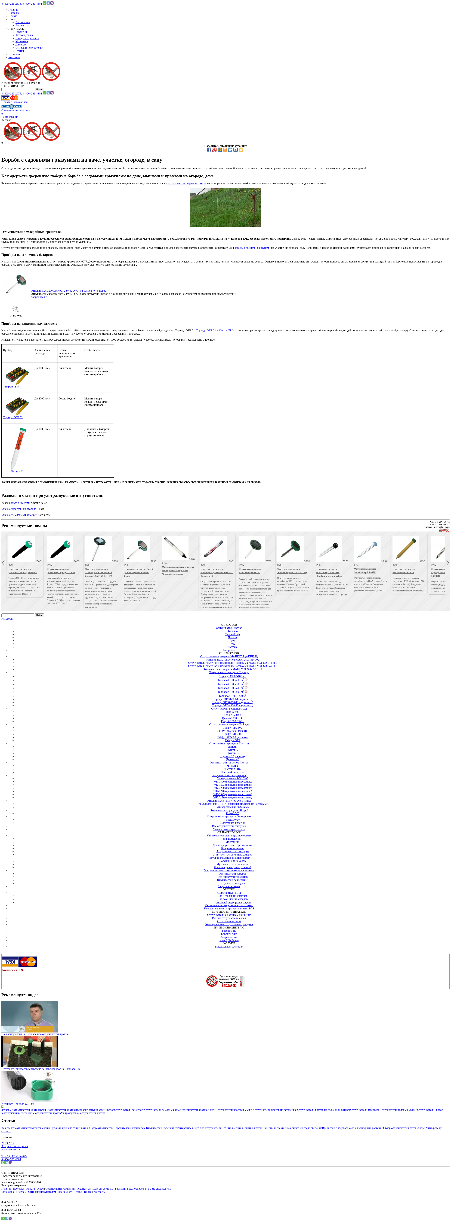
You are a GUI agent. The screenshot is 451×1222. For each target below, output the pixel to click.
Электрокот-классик (232, 822)
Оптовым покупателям (29, 47)
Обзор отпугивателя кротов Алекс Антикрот (410, 1127)
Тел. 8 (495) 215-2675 (14, 1156)
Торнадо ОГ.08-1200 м (232, 695)
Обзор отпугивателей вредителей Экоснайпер (117, 1127)
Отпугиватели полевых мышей (398, 1109)
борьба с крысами (19, 502)
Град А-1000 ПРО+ (232, 721)
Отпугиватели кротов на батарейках (275, 1109)
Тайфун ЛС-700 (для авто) (232, 730)
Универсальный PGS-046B (233, 806)
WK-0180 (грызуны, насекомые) (232, 797)
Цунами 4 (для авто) (232, 756)
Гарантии (21, 31)
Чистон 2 (232, 765)
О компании (23, 22)
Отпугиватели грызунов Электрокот (229, 816)
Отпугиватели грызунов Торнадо (229, 672)
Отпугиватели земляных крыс (162, 1109)
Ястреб (232, 646)
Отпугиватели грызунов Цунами (229, 743)
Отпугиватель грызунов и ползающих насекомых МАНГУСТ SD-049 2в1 (232, 665)
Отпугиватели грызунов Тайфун (229, 724)
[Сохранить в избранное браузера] (241, 150)
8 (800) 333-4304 (32, 3)
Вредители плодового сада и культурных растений (352, 1127)
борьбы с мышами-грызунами (252, 247)
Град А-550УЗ (232, 714)
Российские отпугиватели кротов (40, 1112)
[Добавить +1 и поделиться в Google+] (214, 150)
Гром (233, 640)
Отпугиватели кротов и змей (198, 1109)
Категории (7, 618)
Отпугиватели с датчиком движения (229, 914)
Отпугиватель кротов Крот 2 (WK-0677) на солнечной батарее (68, 290)
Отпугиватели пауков (233, 883)
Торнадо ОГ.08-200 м (231, 680)
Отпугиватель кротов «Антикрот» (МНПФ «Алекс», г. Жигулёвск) (216, 572)
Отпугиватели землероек (129, 1109)
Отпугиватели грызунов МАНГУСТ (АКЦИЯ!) (229, 656)
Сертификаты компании (60, 1188)
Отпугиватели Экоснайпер (161, 1127)
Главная (13, 9)
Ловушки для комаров (232, 860)
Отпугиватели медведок (364, 1109)
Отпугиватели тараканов (233, 876)
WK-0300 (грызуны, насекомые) (232, 781)
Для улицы (232, 841)
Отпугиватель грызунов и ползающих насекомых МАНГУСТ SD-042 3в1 (232, 662)
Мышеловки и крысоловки (229, 829)
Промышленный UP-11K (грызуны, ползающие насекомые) (232, 803)
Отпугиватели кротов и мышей (234, 1109)
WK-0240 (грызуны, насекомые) (232, 791)
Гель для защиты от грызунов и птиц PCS (229, 908)
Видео (88, 1191)
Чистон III (225, 330)
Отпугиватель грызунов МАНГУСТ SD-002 (232, 659)
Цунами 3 (233, 752)
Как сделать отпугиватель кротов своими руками (31, 1127)
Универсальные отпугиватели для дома (229, 924)
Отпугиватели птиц (229, 892)
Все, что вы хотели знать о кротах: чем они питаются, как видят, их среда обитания (272, 1127)
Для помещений (232, 838)
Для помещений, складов (232, 898)
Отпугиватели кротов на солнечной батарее (323, 1109)
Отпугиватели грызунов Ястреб (229, 810)
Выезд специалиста (27, 38)
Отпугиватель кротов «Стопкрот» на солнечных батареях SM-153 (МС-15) (98, 572)
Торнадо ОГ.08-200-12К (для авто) (232, 702)
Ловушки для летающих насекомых (229, 857)
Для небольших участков (233, 895)
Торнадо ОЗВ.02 (13, 417)
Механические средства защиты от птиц (229, 905)
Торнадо (233, 631)
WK (232, 643)
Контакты (14, 57)
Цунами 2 (233, 749)
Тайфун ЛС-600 (232, 727)
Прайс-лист (15, 54)
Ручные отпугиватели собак (229, 917)
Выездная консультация (229, 946)
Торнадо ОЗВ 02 (206, 330)
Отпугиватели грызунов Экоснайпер (229, 800)
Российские (229, 930)
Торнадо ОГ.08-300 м (231, 684)
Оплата (12, 15)
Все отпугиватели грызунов (229, 825)
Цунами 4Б (232, 759)
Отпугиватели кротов (229, 627)
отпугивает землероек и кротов (187, 183)
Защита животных (229, 886)
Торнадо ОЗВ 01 (13, 386)
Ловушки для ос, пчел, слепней (232, 867)
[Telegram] (48, 3)
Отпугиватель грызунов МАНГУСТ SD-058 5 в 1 (232, 669)
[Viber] (52, 3)
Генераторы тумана (232, 848)
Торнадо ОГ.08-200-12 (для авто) (232, 699)
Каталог (6, 119)
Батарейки (229, 650)
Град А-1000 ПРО (232, 718)
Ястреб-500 (232, 813)
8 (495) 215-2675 (11, 3)
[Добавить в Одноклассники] (225, 150)
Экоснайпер (232, 634)
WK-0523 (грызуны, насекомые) (232, 794)
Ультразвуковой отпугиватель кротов (83, 1112)
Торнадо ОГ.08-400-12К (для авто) (232, 705)
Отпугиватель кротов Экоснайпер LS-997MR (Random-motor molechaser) (330, 572)
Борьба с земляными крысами (19, 514)
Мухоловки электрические (233, 864)
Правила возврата (102, 1188)
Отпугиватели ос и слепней (232, 879)
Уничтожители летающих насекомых (229, 835)
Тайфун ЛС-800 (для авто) (232, 737)
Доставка (14, 12)
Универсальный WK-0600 (232, 778)
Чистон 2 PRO (232, 768)
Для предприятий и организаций (232, 845)
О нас (40, 1188)
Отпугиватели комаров (232, 873)
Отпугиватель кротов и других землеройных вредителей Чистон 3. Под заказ (178, 570)
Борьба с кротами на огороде (18, 508)
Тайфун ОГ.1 (232, 740)
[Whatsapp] (44, 3)
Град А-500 (232, 711)
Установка (22, 41)
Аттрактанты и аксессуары (233, 851)
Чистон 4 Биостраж (232, 772)
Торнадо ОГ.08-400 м (231, 687)
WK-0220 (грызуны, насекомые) (232, 787)
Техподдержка (24, 34)
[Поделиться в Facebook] (209, 150)
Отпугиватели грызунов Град (229, 708)
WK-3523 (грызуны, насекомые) (232, 784)
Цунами (232, 746)
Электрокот (233, 819)
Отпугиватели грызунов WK (229, 775)
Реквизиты (22, 25)
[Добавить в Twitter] (230, 150)
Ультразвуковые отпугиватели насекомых (229, 870)
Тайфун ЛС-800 (232, 733)
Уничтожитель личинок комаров (232, 854)
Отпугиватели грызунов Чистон (229, 762)
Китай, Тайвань (229, 940)
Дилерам (21, 44)
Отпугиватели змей (229, 921)
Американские (229, 937)
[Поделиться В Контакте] (235, 150)
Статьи (20, 50)
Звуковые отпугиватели (75, 1127)
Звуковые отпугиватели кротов (20, 1109)
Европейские (229, 933)
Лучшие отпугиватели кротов (57, 1109)
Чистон (232, 637)
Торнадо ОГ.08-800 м (231, 691)
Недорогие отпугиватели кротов (94, 1109)
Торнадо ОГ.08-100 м (232, 676)
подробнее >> (39, 296)
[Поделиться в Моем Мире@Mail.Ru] (220, 150)
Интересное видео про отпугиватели (199, 1127)
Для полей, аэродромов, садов (233, 902)
